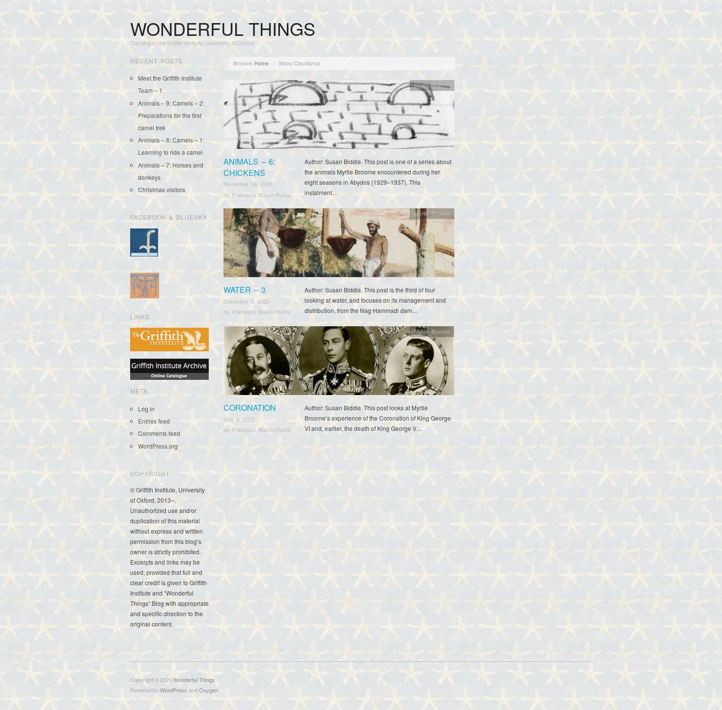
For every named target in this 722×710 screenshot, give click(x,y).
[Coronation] (338, 363)
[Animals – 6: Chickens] (338, 117)
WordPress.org (158, 446)
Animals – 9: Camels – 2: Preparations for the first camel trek (171, 115)
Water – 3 (244, 289)
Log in (146, 408)
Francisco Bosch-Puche (261, 195)
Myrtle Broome (432, 85)
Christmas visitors (161, 189)
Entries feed (154, 421)
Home (261, 63)
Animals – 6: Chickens (249, 167)
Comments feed (159, 433)
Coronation (249, 407)
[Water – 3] (338, 245)
